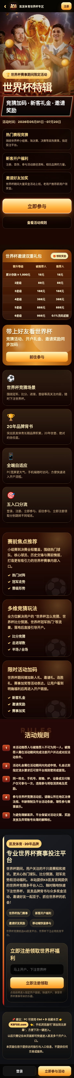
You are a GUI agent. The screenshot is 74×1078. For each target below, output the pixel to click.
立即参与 (37, 206)
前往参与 (37, 357)
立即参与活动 (55, 1071)
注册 (66, 6)
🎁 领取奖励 (59, 256)
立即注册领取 (37, 983)
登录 (19, 1071)
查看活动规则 (37, 223)
